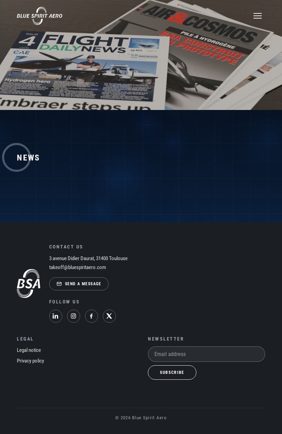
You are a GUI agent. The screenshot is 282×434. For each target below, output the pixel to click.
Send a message (83, 283)
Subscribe (172, 372)
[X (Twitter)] (109, 316)
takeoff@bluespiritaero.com (77, 267)
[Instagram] (73, 316)
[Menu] (257, 16)
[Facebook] (91, 316)
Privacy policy (30, 361)
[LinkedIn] (55, 316)
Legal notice (29, 350)
